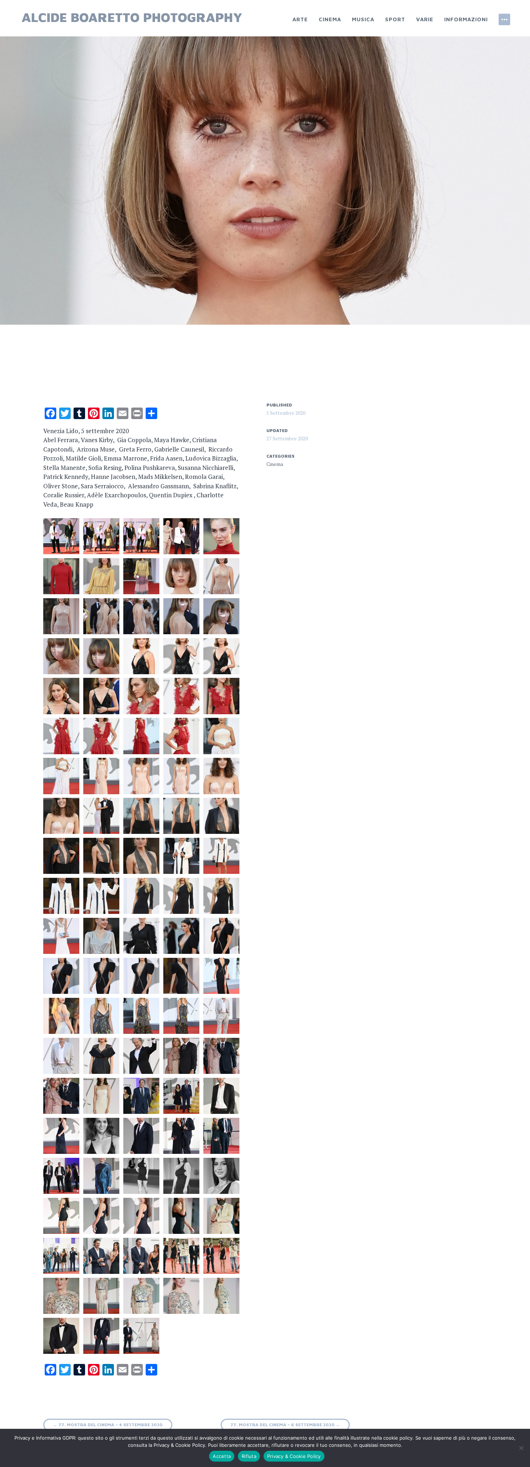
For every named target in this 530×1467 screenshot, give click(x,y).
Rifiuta (249, 1456)
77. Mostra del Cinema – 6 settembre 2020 (285, 1424)
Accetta (222, 1456)
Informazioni (466, 19)
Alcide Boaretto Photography (132, 17)
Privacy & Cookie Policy (294, 1456)
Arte (300, 19)
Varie (424, 19)
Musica (363, 19)
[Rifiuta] (521, 1448)
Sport (395, 19)
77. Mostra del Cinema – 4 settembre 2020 (108, 1424)
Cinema (330, 19)
